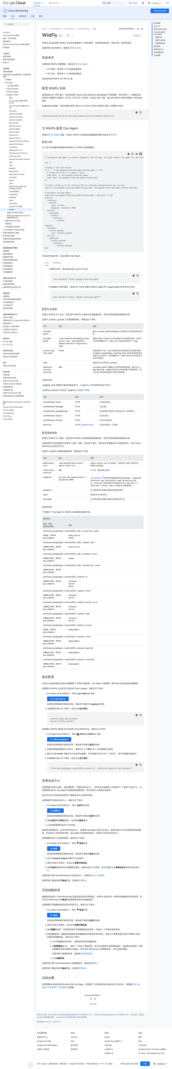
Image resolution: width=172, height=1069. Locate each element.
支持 (72, 1041)
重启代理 (112, 135)
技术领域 (37, 3)
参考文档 (22, 16)
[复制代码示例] (141, 112)
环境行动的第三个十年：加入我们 (99, 1064)
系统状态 (74, 1049)
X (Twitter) (142, 1045)
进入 (59, 739)
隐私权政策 (53, 1064)
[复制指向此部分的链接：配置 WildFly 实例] (68, 88)
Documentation (55, 29)
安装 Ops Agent (81, 64)
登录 (167, 3)
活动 (140, 1041)
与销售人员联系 (43, 1049)
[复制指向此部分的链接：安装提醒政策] (62, 890)
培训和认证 (109, 1053)
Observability (69, 29)
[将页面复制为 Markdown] (68, 35)
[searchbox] (17, 24)
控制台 (135, 3)
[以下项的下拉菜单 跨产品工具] (61, 3)
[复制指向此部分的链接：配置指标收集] (59, 433)
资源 (40, 16)
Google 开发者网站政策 (45, 1017)
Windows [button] (57, 263)
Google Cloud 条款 (76, 1064)
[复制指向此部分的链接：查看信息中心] (62, 780)
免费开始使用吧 (160, 11)
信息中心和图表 (97, 875)
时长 (139, 367)
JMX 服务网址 (95, 478)
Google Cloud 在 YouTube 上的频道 (152, 1049)
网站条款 (63, 1064)
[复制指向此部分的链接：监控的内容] (54, 507)
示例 (32, 16)
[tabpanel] (93, 284)
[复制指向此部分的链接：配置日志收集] (59, 309)
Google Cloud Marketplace (47, 1045)
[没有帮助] (142, 29)
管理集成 (82, 880)
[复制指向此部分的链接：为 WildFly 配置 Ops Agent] (80, 128)
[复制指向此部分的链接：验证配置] (56, 677)
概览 (5, 16)
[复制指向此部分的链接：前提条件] (56, 57)
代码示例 (108, 1045)
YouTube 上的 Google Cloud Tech (151, 1053)
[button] (16, 38)
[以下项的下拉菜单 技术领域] (44, 3)
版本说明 (74, 1045)
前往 (58, 699)
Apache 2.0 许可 (115, 1015)
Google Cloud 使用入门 (113, 1041)
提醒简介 (94, 963)
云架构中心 (109, 1049)
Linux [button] (46, 263)
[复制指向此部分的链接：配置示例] (54, 142)
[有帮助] (138, 29)
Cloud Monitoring (18, 10)
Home (44, 29)
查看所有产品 (42, 1037)
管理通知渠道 (86, 953)
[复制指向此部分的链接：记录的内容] (54, 380)
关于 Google (41, 1064)
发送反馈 (137, 35)
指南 (13, 16)
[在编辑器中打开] (137, 154)
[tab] (46, 263)
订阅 (145, 1064)
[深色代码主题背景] (137, 112)
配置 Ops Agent (53, 135)
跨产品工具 (53, 3)
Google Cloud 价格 (44, 1041)
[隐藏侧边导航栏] (30, 1064)
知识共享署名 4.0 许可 (76, 1015)
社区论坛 (74, 1037)
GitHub (107, 1037)
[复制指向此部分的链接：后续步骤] (56, 978)
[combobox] (114, 3)
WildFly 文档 (75, 48)
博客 (140, 1037)
